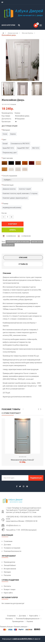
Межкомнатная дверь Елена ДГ (22, 460)
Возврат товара (9, 589)
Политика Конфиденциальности (27, 618)
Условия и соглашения (12, 548)
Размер (5, 203)
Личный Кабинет (10, 565)
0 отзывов (13, 104)
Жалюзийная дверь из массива (18, 242)
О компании (8, 541)
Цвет (4, 139)
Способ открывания (10, 176)
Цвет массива (8, 158)
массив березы (8, 245)
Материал (6, 130)
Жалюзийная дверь (9, 35)
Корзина (30, 621)
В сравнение (26, 236)
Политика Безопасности (12, 551)
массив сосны (37, 242)
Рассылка (7, 575)
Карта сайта (8, 593)
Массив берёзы (27, 33)
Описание (23, 257)
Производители (9, 562)
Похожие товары (11, 409)
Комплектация (8, 185)
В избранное (11, 236)
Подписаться (36, 478)
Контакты (7, 586)
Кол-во (4, 213)
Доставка (7, 544)
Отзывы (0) (23, 264)
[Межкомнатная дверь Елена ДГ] (22, 436)
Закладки (7, 572)
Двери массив (13, 33)
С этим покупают (11, 413)
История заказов (10, 569)
